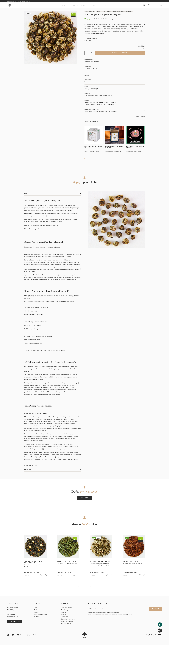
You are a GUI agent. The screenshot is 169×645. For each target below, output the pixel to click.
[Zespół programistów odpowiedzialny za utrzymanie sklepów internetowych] (160, 635)
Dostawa (63, 612)
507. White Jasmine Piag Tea (100, 561)
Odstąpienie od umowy (68, 619)
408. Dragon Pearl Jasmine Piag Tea (93, 147)
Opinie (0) (96, 19)
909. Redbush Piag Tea (131, 561)
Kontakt (36, 617)
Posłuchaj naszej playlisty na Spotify (28, 635)
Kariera (36, 612)
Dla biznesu (37, 610)
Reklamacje (64, 617)
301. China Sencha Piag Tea (67, 561)
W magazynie (87, 19)
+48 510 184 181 (11, 614)
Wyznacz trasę (16, 621)
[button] (160, 624)
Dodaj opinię (84, 498)
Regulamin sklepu (66, 608)
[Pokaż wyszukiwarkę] (145, 5)
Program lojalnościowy (40, 614)
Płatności (63, 614)
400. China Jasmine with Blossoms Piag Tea (33, 562)
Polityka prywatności (67, 610)
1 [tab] (84, 158)
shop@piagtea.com (12, 617)
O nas (35, 608)
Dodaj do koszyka (121, 53)
